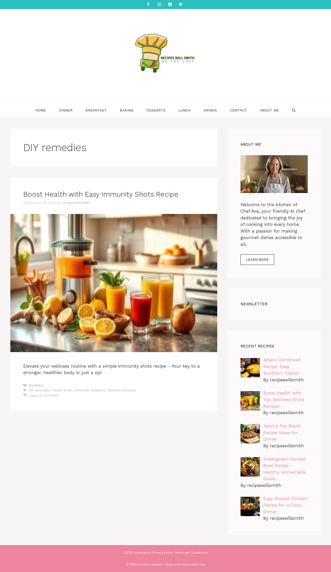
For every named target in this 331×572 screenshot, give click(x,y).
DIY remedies (39, 390)
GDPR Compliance (137, 552)
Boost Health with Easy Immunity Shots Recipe (100, 194)
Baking (126, 110)
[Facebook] (148, 4)
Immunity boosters (90, 390)
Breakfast (96, 110)
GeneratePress (193, 564)
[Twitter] (180, 4)
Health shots (62, 390)
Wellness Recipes (121, 390)
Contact (238, 110)
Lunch (184, 110)
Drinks (210, 110)
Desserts (156, 110)
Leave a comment (43, 395)
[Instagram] (159, 4)
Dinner (65, 110)
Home (40, 110)
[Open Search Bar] (293, 110)
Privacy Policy (162, 552)
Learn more (257, 260)
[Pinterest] (170, 4)
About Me (269, 110)
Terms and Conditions (191, 552)
